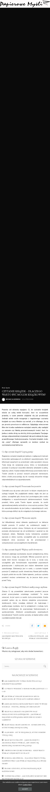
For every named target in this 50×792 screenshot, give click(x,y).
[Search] (45, 4)
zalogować (15, 651)
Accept (25, 789)
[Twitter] (38, 625)
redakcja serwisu (13, 399)
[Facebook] (32, 625)
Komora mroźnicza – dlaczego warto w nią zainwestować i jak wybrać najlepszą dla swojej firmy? (24, 761)
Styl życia (6, 387)
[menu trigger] (5, 4)
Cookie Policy (27, 784)
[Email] (44, 625)
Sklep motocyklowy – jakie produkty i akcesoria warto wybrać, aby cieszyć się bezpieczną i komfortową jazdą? (20, 743)
